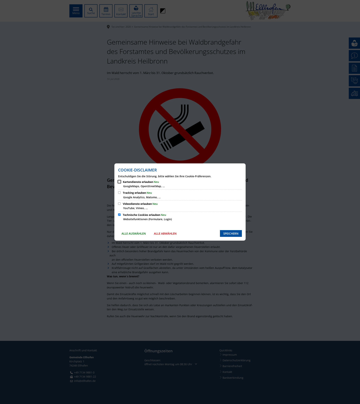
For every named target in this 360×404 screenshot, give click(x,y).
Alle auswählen (134, 233)
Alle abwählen (165, 233)
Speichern (230, 233)
